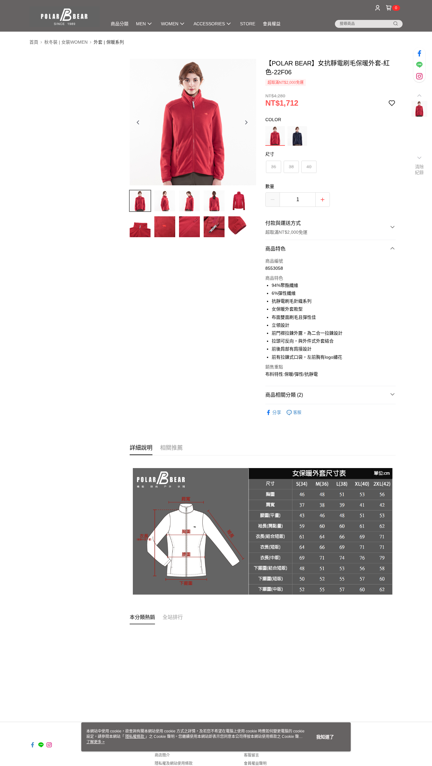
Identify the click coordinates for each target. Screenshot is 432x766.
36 (273, 166)
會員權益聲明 (255, 763)
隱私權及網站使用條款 (174, 763)
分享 (276, 412)
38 (291, 166)
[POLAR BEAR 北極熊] (64, 16)
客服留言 (251, 755)
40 (309, 166)
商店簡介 (162, 755)
